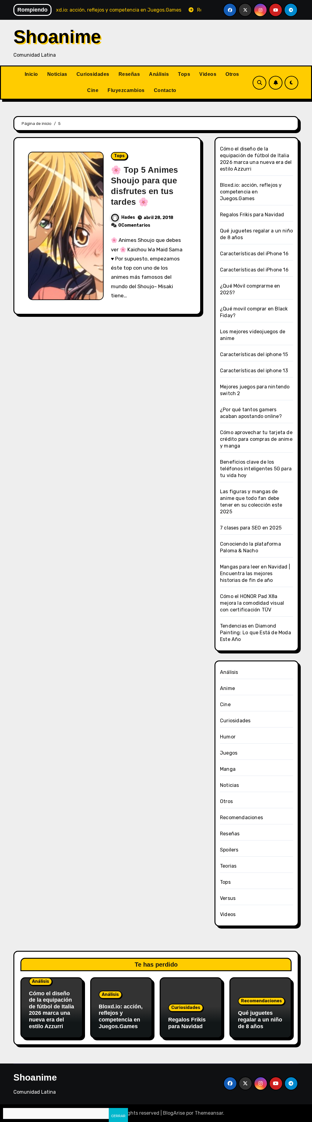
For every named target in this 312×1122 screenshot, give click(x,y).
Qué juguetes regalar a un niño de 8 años (260, 1019)
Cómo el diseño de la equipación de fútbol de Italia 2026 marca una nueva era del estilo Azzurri (51, 1009)
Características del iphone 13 (254, 370)
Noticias (57, 74)
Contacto (165, 90)
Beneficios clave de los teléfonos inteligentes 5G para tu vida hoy (256, 468)
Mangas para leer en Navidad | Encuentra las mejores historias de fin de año (255, 573)
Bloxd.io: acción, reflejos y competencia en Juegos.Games (251, 191)
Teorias (228, 866)
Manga (228, 769)
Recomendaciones (241, 817)
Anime (227, 688)
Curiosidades (92, 74)
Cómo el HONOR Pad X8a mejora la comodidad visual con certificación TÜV (252, 603)
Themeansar (209, 1113)
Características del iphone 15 (254, 354)
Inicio (31, 74)
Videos (207, 74)
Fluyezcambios (126, 90)
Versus (228, 898)
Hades (128, 217)
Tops (184, 74)
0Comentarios (134, 225)
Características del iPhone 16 (254, 254)
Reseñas (129, 74)
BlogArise (174, 1113)
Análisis (159, 74)
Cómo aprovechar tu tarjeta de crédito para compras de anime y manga (256, 439)
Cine (92, 90)
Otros (232, 74)
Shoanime (57, 37)
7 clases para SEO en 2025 (251, 528)
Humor (228, 737)
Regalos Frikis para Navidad (252, 215)
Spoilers (229, 850)
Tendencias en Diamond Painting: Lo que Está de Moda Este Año (255, 632)
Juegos (228, 753)
